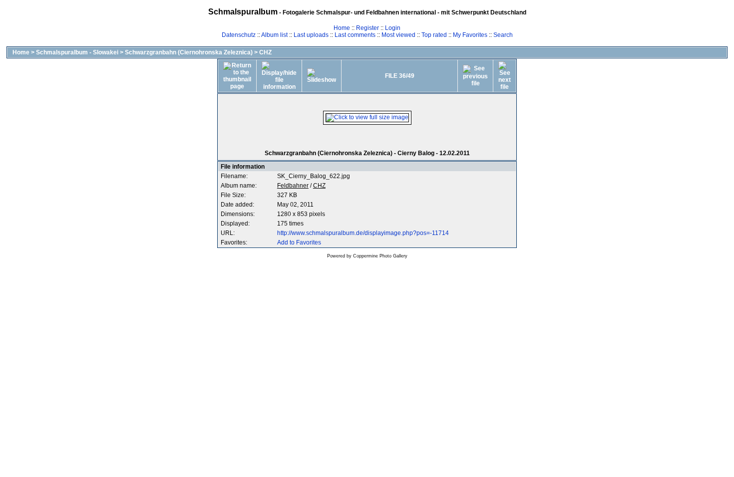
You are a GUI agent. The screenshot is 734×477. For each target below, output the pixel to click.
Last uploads (311, 34)
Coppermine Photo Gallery (380, 255)
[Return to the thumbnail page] (237, 75)
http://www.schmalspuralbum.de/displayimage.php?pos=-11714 (363, 233)
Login (392, 27)
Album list (274, 34)
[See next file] (504, 76)
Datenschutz (239, 34)
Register (367, 27)
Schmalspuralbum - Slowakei (77, 52)
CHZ (265, 52)
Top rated (434, 34)
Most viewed (398, 34)
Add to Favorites (299, 242)
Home (342, 27)
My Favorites (470, 34)
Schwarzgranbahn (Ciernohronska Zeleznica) (189, 52)
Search (503, 34)
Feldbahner (293, 185)
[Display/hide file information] (279, 76)
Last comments (355, 34)
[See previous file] (475, 75)
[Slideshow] (321, 76)
